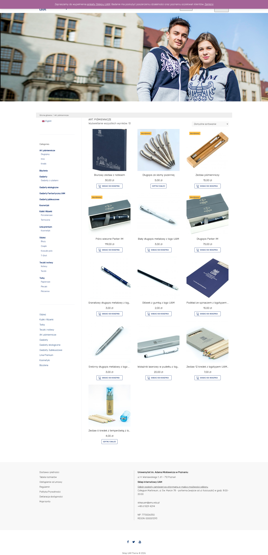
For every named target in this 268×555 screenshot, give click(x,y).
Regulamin (45, 487)
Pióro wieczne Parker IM (109, 238)
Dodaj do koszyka (111, 186)
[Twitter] (133, 542)
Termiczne (45, 220)
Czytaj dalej (158, 186)
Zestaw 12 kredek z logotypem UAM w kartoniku (213, 366)
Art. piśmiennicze (47, 150)
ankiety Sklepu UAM (98, 4)
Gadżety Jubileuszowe (51, 350)
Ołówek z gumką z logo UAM (158, 302)
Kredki (43, 164)
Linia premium (46, 227)
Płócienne (45, 291)
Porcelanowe (46, 215)
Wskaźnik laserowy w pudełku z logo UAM (161, 366)
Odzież (43, 238)
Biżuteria (44, 171)
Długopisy (45, 154)
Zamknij (209, 4)
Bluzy (43, 241)
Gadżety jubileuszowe (49, 199)
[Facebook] (128, 542)
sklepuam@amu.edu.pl (149, 502)
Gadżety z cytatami (49, 180)
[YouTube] (140, 542)
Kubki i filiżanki (46, 211)
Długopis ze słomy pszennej (158, 175)
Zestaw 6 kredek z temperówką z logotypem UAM (116, 430)
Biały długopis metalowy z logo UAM (158, 238)
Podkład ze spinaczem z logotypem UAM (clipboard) (215, 302)
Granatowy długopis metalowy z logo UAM (112, 302)
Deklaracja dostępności (51, 496)
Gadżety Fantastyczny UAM (52, 193)
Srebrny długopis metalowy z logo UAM (111, 366)
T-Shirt (44, 255)
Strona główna (46, 115)
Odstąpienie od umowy (51, 482)
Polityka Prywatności (50, 491)
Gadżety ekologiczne (49, 187)
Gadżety (43, 177)
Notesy (44, 266)
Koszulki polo (46, 251)
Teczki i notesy (46, 262)
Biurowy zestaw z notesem (109, 175)
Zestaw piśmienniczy (207, 175)
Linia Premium (46, 355)
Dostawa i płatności (49, 472)
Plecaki (44, 286)
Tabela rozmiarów (48, 477)
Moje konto (45, 501)
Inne (43, 159)
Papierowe (45, 282)
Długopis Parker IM (207, 238)
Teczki (43, 271)
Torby (42, 278)
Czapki (44, 246)
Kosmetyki (44, 205)
